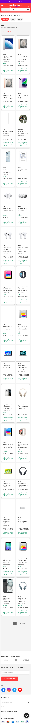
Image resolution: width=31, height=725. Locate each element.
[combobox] (20, 9)
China (20, 19)
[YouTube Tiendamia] (20, 690)
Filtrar (9, 31)
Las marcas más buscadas (10, 656)
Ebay (12, 19)
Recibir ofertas (11, 678)
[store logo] (15, 8)
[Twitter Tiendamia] (14, 690)
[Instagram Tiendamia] (9, 690)
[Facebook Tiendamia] (3, 690)
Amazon (5, 19)
